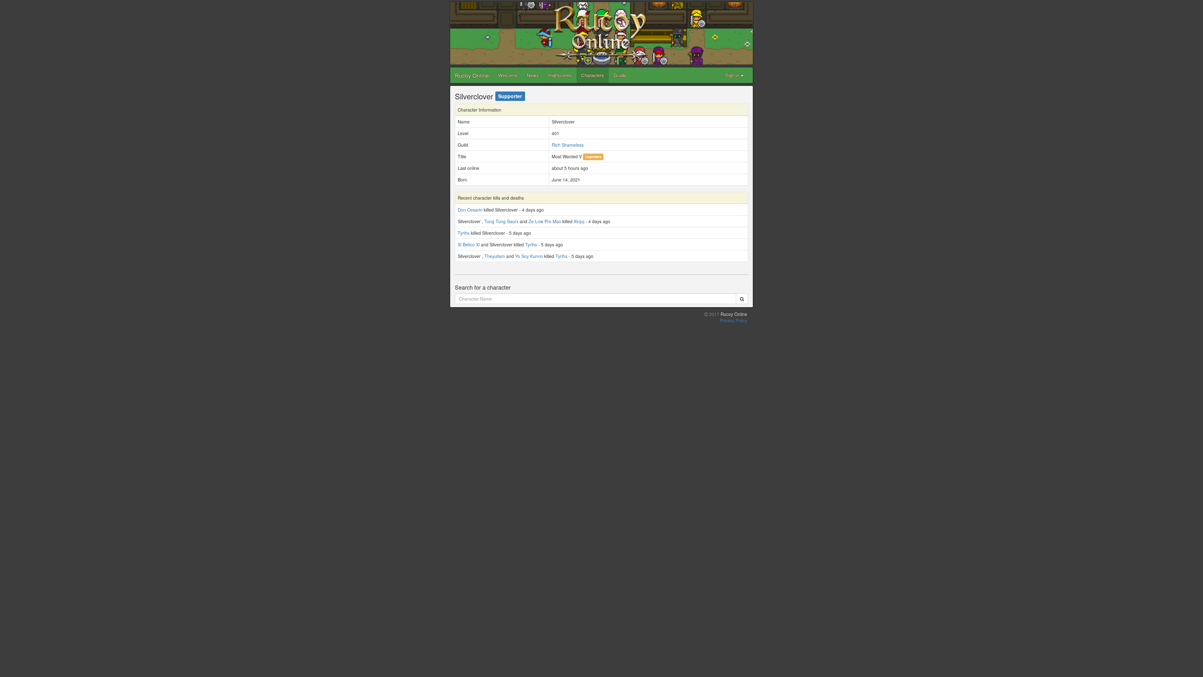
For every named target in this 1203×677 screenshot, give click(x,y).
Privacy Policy (733, 320)
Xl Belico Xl (469, 244)
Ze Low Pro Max (545, 221)
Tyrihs (464, 233)
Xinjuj (579, 221)
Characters (592, 75)
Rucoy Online (472, 75)
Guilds (620, 75)
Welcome (508, 75)
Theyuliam (494, 256)
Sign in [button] (732, 75)
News (533, 75)
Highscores (560, 75)
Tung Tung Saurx (501, 221)
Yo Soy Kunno (529, 256)
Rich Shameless (568, 145)
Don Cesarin (470, 210)
